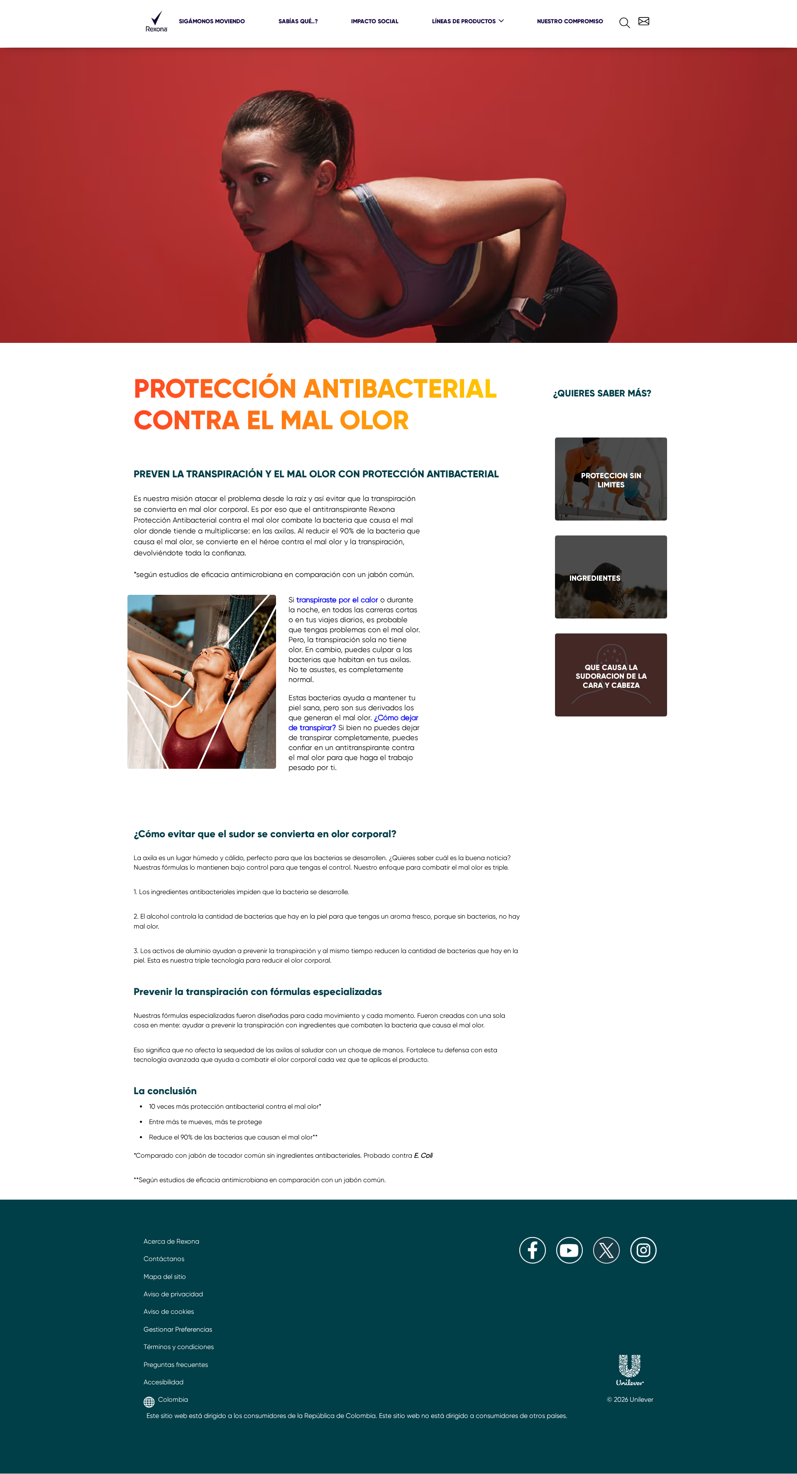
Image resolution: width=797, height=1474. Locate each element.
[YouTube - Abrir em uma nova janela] (569, 1261)
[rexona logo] (156, 35)
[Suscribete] (642, 20)
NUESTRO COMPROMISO (570, 21)
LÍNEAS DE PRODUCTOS (464, 21)
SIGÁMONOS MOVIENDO (212, 21)
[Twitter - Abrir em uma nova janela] (606, 1261)
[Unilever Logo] (630, 1371)
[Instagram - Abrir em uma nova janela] (643, 1261)
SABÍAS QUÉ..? (298, 21)
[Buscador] (618, 21)
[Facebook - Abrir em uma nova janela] (532, 1261)
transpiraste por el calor (338, 599)
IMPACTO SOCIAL (374, 21)
